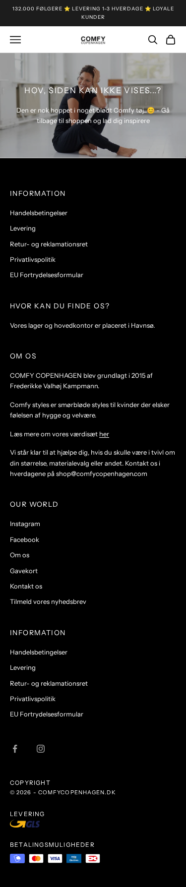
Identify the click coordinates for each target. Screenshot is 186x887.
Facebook (24, 539)
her (104, 434)
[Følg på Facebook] (15, 749)
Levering (23, 228)
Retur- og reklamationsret (49, 244)
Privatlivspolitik (33, 259)
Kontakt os (26, 586)
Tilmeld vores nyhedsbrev (48, 601)
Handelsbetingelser (38, 213)
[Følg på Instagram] (41, 749)
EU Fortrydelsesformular (46, 275)
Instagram (25, 524)
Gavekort (24, 571)
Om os (19, 555)
